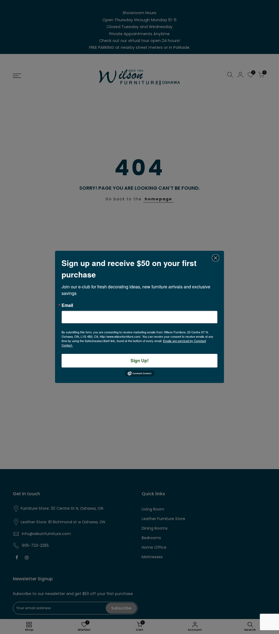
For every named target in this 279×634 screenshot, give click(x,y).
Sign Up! (139, 360)
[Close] (215, 257)
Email (67, 305)
